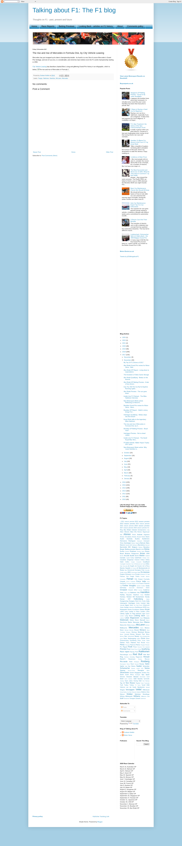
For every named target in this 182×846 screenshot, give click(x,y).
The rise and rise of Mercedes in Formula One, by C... (134, 425)
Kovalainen (135, 609)
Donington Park (139, 570)
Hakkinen (46, 78)
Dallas (147, 564)
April (125, 470)
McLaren (58, 78)
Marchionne (123, 622)
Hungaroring (124, 601)
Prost (128, 649)
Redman (126, 657)
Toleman (147, 681)
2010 (124, 499)
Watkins (139, 692)
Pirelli (130, 647)
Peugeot (143, 644)
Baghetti (138, 543)
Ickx (140, 601)
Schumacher (125, 668)
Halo (138, 592)
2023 (124, 340)
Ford (148, 581)
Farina (137, 576)
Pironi (135, 647)
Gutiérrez (146, 590)
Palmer (122, 642)
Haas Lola (126, 592)
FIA (136, 579)
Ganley (143, 585)
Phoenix (147, 644)
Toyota (138, 683)
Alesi (131, 532)
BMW (142, 549)
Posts (124, 707)
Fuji (121, 585)
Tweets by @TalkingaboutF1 (129, 256)
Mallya (132, 620)
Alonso (127, 534)
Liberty (122, 613)
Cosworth (138, 562)
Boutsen (127, 551)
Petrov (138, 645)
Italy (148, 603)
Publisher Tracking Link (101, 816)
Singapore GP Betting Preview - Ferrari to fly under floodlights (137, 94)
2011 (124, 496)
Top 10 (122, 683)
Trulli (121, 685)
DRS (129, 572)
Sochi (122, 674)
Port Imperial (146, 647)
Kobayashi (123, 609)
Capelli (128, 557)
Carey (132, 558)
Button (142, 556)
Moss (147, 634)
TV (135, 685)
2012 (124, 493)
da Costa (143, 564)
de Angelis (131, 566)
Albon (121, 532)
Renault (146, 657)
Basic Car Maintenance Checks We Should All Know (139, 189)
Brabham (133, 551)
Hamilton (52, 78)
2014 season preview (142, 523)
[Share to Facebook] (66, 76)
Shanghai (141, 670)
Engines (122, 574)
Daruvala (125, 566)
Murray (122, 636)
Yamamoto (126, 698)
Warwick (134, 692)
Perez (122, 645)
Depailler (128, 568)
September (128, 455)
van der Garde (131, 687)
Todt (140, 681)
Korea (130, 609)
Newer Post (37, 152)
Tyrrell (143, 685)
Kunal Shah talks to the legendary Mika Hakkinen (135, 420)
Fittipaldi (122, 581)
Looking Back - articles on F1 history (96, 26)
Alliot (121, 534)
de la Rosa (146, 566)
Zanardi (138, 698)
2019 (124, 349)
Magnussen (134, 618)
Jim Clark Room (138, 605)
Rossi (128, 664)
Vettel (138, 689)
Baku (147, 543)
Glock (147, 587)
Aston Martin (145, 537)
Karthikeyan (138, 607)
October (127, 453)
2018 (124, 352)
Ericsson (128, 574)
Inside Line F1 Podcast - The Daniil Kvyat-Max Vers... (135, 439)
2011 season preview (127, 521)
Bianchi (138, 549)
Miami (122, 630)
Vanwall (147, 687)
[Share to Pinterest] (68, 76)
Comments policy (135, 26)
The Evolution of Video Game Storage (136, 375)
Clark (121, 562)
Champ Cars (145, 557)
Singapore (137, 672)
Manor (137, 620)
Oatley (138, 638)
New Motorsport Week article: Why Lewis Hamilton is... (135, 448)
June (126, 464)
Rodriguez (136, 661)
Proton (132, 649)
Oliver (147, 638)
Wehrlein (138, 694)
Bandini (127, 545)
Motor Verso (128, 735)
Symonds (146, 679)
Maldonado (124, 620)
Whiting (122, 696)
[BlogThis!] (62, 76)
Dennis (122, 568)
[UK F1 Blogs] (131, 71)
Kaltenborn (132, 607)
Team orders (129, 681)
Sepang (122, 670)
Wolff (121, 698)
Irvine (138, 603)
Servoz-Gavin (131, 670)
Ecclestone (145, 572)
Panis (127, 642)
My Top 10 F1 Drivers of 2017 (133, 362)
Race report (124, 652)
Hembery (122, 597)
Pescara (127, 644)
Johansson (146, 605)
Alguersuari (146, 532)
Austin (122, 539)
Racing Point (134, 652)
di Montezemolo (142, 568)
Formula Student (131, 583)
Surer (125, 678)
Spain (147, 674)
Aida (148, 530)
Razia (130, 654)
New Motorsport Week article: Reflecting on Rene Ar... (133, 401)
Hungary (132, 601)
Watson (122, 694)
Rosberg (145, 661)
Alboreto (126, 532)
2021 (124, 343)
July (125, 461)
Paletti (147, 640)
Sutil (135, 679)
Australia (129, 539)
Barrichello (123, 547)
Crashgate (122, 564)
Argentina (146, 534)
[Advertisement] (73, 143)
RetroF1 (122, 659)
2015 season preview (127, 526)
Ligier (143, 613)
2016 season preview (141, 526)
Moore (121, 634)
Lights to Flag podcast (133, 613)
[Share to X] (64, 76)
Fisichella (146, 579)
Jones (122, 607)
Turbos (126, 685)
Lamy (126, 611)
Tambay (122, 681)
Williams (136, 696)
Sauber (139, 666)
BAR (131, 545)
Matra (129, 625)
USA (148, 685)
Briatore (127, 553)
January (127, 478)
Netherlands (131, 636)
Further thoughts (129, 586)
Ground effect (132, 590)
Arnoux (122, 537)
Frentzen (146, 583)
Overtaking (133, 640)
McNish (147, 625)
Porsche (140, 647)
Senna (147, 668)
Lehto (147, 611)
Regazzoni (139, 657)
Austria (137, 539)
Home (34, 26)
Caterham (138, 558)
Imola (144, 601)
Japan (127, 605)
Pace (139, 640)
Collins (127, 562)
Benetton (146, 547)
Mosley (132, 634)
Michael (126, 630)
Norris (125, 638)
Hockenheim (140, 597)
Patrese (133, 642)
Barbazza (135, 545)
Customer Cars (130, 564)
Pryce (136, 649)
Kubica (142, 609)
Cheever (137, 560)
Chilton (142, 560)
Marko (130, 622)
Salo (126, 666)
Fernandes (123, 579)
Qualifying (145, 649)
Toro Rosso (130, 683)
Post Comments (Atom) (49, 155)
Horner (122, 599)
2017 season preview (126, 528)
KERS (145, 607)
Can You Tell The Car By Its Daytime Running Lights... (136, 387)
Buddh (132, 555)
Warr (130, 692)
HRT (129, 599)
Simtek (132, 672)
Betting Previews (66, 26)
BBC (129, 547)
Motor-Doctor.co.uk (127, 251)
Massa (146, 622)
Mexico (147, 628)
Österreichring (124, 640)
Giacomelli (131, 587)
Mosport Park (140, 634)
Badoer (133, 543)
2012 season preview (142, 521)
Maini (141, 618)
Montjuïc (128, 632)
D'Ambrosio (137, 564)
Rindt (130, 661)
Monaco (143, 630)
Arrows (134, 537)
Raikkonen (144, 651)
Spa (143, 674)
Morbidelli (126, 634)
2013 (124, 491)
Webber (130, 694)
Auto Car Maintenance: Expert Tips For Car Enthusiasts (138, 204)
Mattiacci (133, 625)
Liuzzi (147, 613)
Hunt (136, 601)
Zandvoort (143, 698)
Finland (140, 579)
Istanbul (143, 603)
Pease (147, 642)
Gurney (140, 590)
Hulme (147, 599)
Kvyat (147, 609)
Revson (147, 659)
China (147, 560)
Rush (132, 664)
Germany (123, 587)
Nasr (125, 636)
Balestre (122, 545)
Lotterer (122, 618)
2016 (124, 482)
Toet (143, 681)
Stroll (121, 679)
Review (140, 659)
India (147, 601)
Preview (123, 649)
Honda (147, 597)
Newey (137, 636)
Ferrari (130, 579)
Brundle (126, 555)
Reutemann (131, 659)
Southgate (137, 674)
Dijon (125, 570)
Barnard (147, 545)
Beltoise (141, 547)
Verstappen (130, 690)
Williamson (144, 696)
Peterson (132, 645)
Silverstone (124, 673)
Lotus (127, 618)
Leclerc (142, 611)
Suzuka (140, 679)
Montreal (141, 632)
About (120, 26)
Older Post (109, 152)
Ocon (143, 638)
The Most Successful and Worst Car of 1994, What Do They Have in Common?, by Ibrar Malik (139, 172)
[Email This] (60, 76)
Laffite (122, 611)
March (126, 473)
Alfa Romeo (138, 532)
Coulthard (146, 562)
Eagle (138, 572)
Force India (141, 581)
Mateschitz (123, 625)
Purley (139, 649)
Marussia (136, 622)
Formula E (123, 583)
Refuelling (132, 657)
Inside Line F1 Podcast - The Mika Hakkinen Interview (135, 397)
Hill (134, 597)
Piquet (125, 647)
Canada (122, 558)
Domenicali (131, 570)
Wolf (148, 696)
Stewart (135, 677)
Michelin (131, 630)
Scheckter (146, 666)
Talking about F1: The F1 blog (74, 10)
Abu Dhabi (127, 530)
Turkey (132, 685)
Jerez (131, 605)
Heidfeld (147, 595)
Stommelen (142, 676)
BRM (147, 553)
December (127, 357)
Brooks (122, 555)
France (141, 583)
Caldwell (147, 555)
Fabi (148, 574)
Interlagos (131, 603)
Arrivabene (128, 537)
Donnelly (147, 570)
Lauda (131, 611)
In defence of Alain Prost (138, 157)
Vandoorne (141, 687)
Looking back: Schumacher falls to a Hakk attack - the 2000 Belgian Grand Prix (139, 236)
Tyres (139, 685)
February (127, 475)
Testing (135, 681)
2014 (124, 488)
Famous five (124, 576)
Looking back (139, 616)
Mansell (142, 620)
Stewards (129, 677)
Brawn (147, 551)
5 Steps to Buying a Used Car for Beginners (138, 110)
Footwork (132, 581)
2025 (124, 337)
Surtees (130, 678)
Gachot (139, 585)
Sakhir (122, 666)
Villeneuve (146, 690)
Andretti (139, 534)
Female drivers (145, 576)
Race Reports (47, 26)
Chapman (130, 560)
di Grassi (133, 568)
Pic (121, 647)
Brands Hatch (141, 551)
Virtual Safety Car (124, 692)
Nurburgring (132, 638)
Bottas (146, 549)
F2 (146, 574)
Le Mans (137, 611)
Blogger (99, 822)
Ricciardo (123, 662)
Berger (122, 549)
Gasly (147, 585)
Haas (121, 592)
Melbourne (123, 628)
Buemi (137, 555)
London (122, 615)
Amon (134, 534)
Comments (126, 711)
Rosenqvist (123, 664)
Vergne (122, 690)
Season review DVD (137, 668)
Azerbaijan (127, 543)
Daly (121, 566)
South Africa (129, 674)
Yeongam (132, 698)
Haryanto (129, 595)
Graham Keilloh (129, 732)
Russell (137, 664)
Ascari (139, 537)
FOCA (127, 581)
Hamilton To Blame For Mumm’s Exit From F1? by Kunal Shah (139, 142)
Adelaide (134, 530)
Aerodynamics (142, 530)
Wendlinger (146, 694)
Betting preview (130, 549)
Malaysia (146, 618)
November (127, 360)
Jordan (126, 607)
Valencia (122, 687)
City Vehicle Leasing (39, 66)
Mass (141, 622)
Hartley (122, 595)
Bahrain (142, 543)
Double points (123, 572)
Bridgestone (135, 553)
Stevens (122, 677)
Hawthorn (136, 595)
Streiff (148, 676)
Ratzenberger (124, 654)
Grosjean (123, 590)
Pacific (143, 640)
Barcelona (141, 545)
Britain (142, 553)
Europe (137, 574)
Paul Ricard (141, 642)
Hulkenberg (138, 599)
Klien (148, 607)
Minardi (136, 630)
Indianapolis (123, 603)
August (126, 458)
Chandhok (123, 560)
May (125, 467)
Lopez (147, 615)
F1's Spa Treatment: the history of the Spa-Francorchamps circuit (138, 125)
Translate (135, 724)
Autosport (139, 541)
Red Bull (137, 654)
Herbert (129, 597)
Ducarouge (134, 572)
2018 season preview (140, 528)
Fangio (40, 78)
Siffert (148, 670)
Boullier (122, 551)
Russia (141, 664)
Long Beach (129, 616)
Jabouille (122, 605)
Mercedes (65, 78)
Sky (148, 672)
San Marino (131, 666)
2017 (124, 355)
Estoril (133, 574)
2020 (124, 346)
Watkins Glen (145, 692)
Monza (147, 632)
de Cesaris (138, 566)
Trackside (146, 683)
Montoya (134, 632)
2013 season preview (127, 523)
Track (142, 683)
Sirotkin (144, 672)
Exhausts (142, 574)
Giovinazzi (140, 587)
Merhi (141, 628)
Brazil (122, 553)
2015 (124, 485)
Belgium (134, 547)
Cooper (133, 562)
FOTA (137, 583)
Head (141, 594)
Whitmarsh (128, 696)
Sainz (147, 664)
